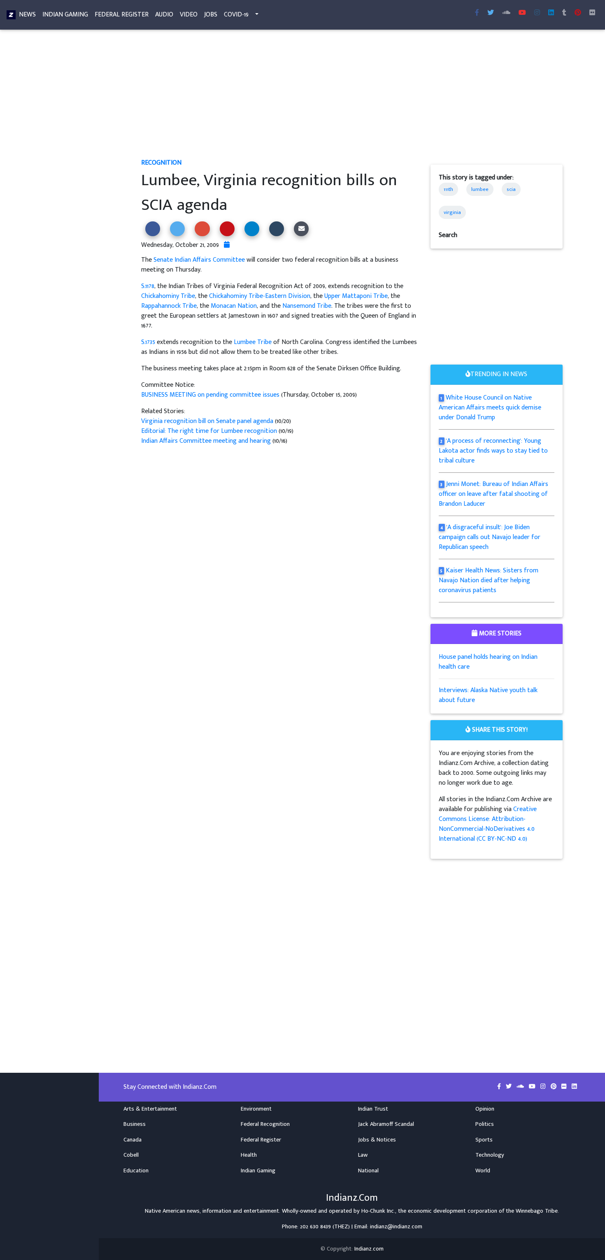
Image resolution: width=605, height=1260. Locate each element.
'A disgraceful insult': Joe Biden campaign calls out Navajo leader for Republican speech (489, 537)
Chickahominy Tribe (168, 296)
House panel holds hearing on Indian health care (488, 661)
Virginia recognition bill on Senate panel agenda (208, 421)
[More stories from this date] (227, 245)
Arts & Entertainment (150, 1109)
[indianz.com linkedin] (551, 13)
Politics (484, 1124)
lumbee (480, 189)
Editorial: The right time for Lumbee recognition (210, 431)
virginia (452, 212)
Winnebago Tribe (537, 1211)
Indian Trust (373, 1109)
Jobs (210, 14)
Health (249, 1155)
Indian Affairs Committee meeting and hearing (206, 440)
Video (189, 14)
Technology (489, 1155)
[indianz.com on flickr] (592, 13)
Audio (164, 14)
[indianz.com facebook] (477, 13)
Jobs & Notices (377, 1140)
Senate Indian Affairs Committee (199, 259)
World (482, 1171)
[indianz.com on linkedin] (574, 1087)
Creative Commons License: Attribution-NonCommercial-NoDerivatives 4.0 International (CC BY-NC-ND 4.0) (488, 824)
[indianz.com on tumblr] (564, 13)
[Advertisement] (352, 97)
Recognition (161, 162)
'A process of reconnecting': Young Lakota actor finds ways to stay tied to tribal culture (493, 450)
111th (448, 189)
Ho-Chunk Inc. (378, 1211)
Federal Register (122, 14)
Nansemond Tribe (306, 306)
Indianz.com (369, 1249)
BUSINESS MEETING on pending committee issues (210, 394)
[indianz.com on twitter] (509, 1087)
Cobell (131, 1155)
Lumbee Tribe (253, 342)
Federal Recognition (265, 1124)
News (27, 14)
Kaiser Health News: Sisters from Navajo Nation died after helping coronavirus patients (489, 580)
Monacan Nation (234, 306)
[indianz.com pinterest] (577, 13)
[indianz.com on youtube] (522, 13)
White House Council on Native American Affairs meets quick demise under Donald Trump (490, 407)
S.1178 (147, 286)
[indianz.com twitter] (490, 13)
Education (136, 1171)
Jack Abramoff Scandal (386, 1124)
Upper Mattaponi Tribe (356, 296)
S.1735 (148, 342)
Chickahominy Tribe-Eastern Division (259, 296)
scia (511, 189)
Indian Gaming (65, 14)
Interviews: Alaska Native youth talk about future (488, 695)
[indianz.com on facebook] (500, 1087)
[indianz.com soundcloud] (506, 13)
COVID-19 (236, 14)
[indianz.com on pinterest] (554, 1087)
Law (363, 1155)
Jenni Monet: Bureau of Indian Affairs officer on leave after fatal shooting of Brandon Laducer (494, 494)
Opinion (484, 1109)
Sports (484, 1140)
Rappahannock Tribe (169, 306)
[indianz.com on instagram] (543, 1087)
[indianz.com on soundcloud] (521, 1087)
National (368, 1171)
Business (134, 1124)
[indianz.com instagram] (537, 13)
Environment (256, 1109)
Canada (132, 1140)
